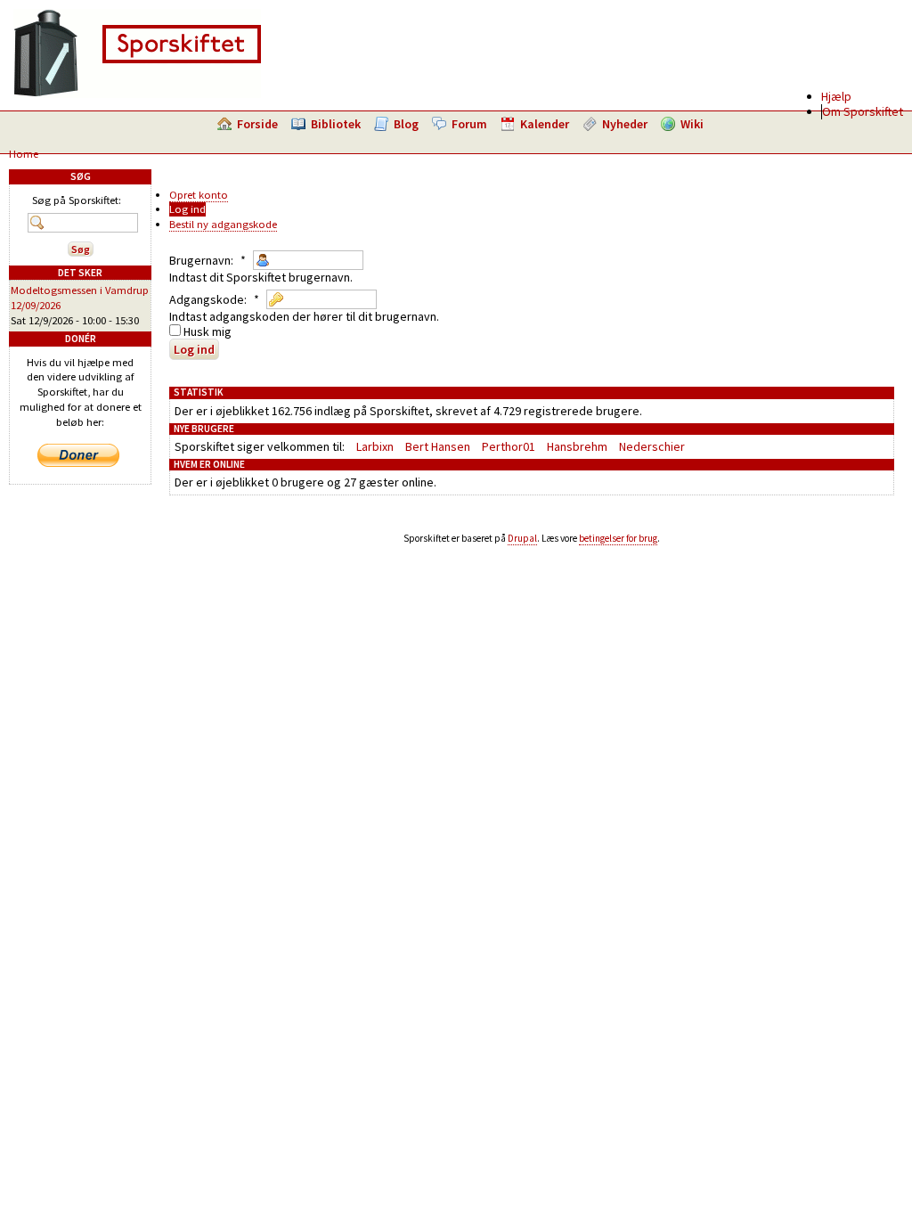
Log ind (187, 209)
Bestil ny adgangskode (223, 224)
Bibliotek (336, 124)
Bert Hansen (437, 446)
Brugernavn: (207, 260)
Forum (469, 124)
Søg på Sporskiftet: (76, 200)
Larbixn (375, 446)
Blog (406, 124)
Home (23, 153)
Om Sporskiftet (862, 111)
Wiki (692, 124)
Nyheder (624, 124)
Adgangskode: (214, 299)
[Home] (137, 94)
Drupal (522, 538)
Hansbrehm (577, 446)
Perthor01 (508, 446)
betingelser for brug (618, 538)
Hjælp (836, 96)
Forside (257, 124)
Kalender (544, 124)
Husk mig (206, 331)
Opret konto (198, 194)
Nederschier (652, 446)
